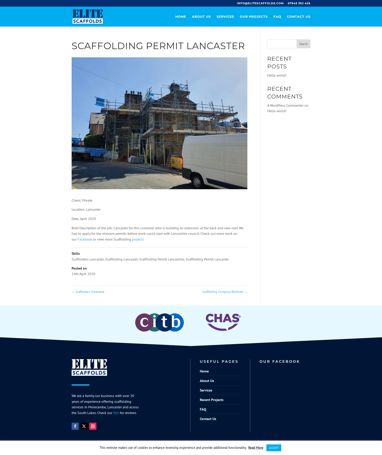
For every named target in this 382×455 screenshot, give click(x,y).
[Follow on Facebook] (75, 426)
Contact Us (298, 17)
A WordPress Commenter (285, 105)
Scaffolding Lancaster (121, 259)
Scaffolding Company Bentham (224, 292)
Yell (116, 413)
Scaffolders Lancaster (88, 259)
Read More (255, 447)
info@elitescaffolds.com (260, 3)
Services (225, 17)
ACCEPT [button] (274, 448)
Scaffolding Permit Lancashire (161, 259)
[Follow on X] (84, 426)
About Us (201, 17)
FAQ (277, 17)
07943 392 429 (299, 3)
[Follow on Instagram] (92, 426)
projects (138, 239)
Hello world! (276, 75)
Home (180, 17)
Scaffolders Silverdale (88, 292)
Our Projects (254, 17)
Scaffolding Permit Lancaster (207, 259)
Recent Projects (211, 399)
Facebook (85, 239)
